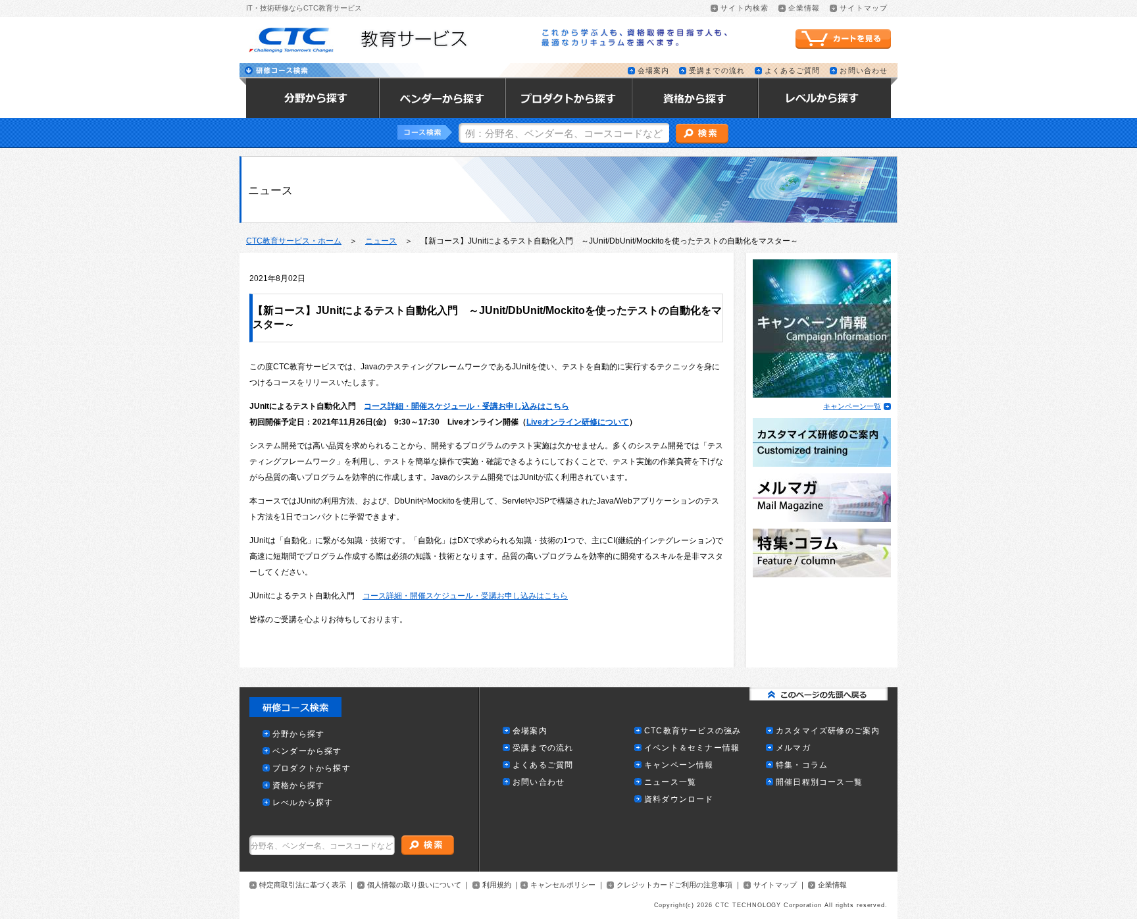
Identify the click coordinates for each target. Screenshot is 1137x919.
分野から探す (298, 734)
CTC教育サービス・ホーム (293, 241)
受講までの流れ (717, 70)
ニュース (381, 241)
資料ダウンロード (679, 799)
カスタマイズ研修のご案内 (828, 731)
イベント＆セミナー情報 (692, 748)
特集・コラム (802, 765)
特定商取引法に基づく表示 (302, 885)
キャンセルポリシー (562, 885)
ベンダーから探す (307, 751)
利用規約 (496, 885)
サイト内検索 (744, 8)
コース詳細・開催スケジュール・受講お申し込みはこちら (466, 406)
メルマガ (793, 748)
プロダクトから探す (311, 768)
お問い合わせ (864, 70)
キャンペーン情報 (679, 765)
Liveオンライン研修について (577, 422)
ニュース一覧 (670, 782)
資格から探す (298, 785)
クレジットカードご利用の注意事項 (674, 885)
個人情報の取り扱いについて (414, 885)
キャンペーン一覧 (852, 406)
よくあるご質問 (793, 70)
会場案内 (653, 70)
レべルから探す (302, 803)
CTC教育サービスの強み (692, 731)
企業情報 (804, 8)
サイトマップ (864, 8)
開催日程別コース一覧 (819, 782)
